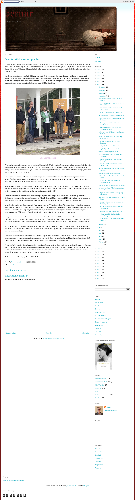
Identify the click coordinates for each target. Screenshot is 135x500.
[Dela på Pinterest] (35, 262)
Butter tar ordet (100, 312)
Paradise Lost (99, 458)
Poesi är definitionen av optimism (109, 173)
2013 (99, 269)
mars (101, 239)
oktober (101, 93)
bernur (19, 14)
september (102, 96)
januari (101, 245)
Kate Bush (98, 455)
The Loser (98, 331)
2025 (99, 72)
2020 (99, 249)
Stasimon (98, 328)
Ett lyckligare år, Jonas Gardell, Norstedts (111, 115)
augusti (101, 224)
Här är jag (98, 61)
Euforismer (98, 388)
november (102, 90)
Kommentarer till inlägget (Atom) (53, 338)
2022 (99, 81)
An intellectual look (101, 382)
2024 (99, 75)
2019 (99, 251)
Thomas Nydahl (100, 335)
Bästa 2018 (98, 452)
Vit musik (98, 468)
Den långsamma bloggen (103, 319)
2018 (99, 254)
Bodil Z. (97, 309)
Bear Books (98, 306)
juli (100, 227)
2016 (99, 260)
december (102, 87)
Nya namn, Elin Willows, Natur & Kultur (111, 211)
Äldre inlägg (86, 333)
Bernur (109, 407)
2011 (99, 275)
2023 (99, 78)
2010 (99, 278)
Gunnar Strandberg (101, 322)
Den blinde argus (100, 315)
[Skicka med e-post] (27, 262)
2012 (99, 272)
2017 (99, 257)
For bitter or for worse (16, 265)
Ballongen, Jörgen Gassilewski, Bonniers (112, 185)
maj (100, 233)
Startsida (48, 333)
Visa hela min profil (110, 410)
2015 (99, 263)
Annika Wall (99, 302)
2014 (99, 266)
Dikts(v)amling (99, 385)
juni (100, 230)
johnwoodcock (71, 486)
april (100, 236)
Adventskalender (100, 378)
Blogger (85, 486)
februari (101, 242)
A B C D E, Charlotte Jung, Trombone (110, 112)
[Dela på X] (31, 262)
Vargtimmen (99, 465)
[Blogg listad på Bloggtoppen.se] (13, 480)
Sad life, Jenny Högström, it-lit (108, 151)
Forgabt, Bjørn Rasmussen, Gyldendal (110, 149)
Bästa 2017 (98, 448)
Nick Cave (98, 398)
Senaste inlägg (11, 333)
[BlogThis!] (29, 262)
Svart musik (98, 461)
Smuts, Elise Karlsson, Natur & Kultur (110, 146)
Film (96, 391)
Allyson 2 (98, 299)
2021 (99, 84)
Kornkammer (99, 325)
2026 (99, 69)
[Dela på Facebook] (33, 262)
